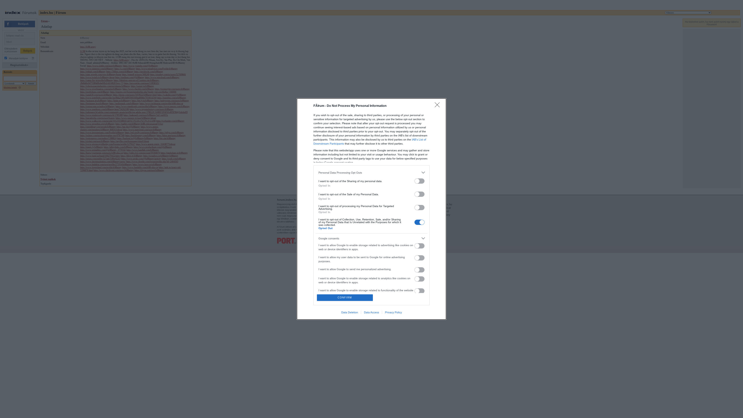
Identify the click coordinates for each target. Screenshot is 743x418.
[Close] (438, 106)
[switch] (419, 181)
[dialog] (371, 209)
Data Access (371, 312)
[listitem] (371, 172)
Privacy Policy (393, 312)
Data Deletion (349, 312)
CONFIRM (345, 297)
